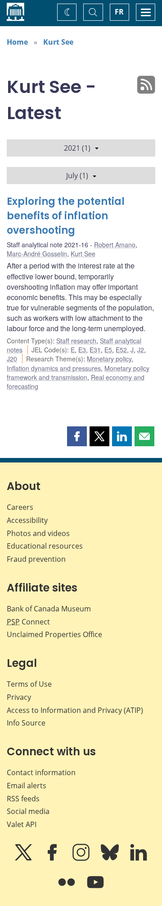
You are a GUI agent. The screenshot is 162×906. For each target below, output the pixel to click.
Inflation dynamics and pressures (54, 368)
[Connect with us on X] (24, 859)
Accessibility (27, 520)
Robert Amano (114, 244)
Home (17, 42)
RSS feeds (23, 799)
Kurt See (58, 42)
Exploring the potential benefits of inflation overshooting (66, 215)
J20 (12, 358)
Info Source (26, 723)
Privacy (19, 697)
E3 (82, 349)
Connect (28, 622)
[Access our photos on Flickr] (67, 888)
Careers (20, 507)
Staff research (76, 340)
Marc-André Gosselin (37, 253)
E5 (108, 349)
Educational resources (45, 546)
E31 (95, 349)
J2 (140, 349)
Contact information (41, 772)
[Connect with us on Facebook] (53, 859)
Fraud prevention (36, 559)
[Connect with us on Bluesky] (110, 859)
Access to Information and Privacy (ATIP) (75, 710)
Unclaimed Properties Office (54, 634)
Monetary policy (109, 358)
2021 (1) (77, 148)
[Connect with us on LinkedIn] (138, 859)
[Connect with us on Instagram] (82, 859)
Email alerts (26, 785)
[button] (77, 436)
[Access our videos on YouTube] (95, 888)
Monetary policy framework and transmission (78, 373)
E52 (121, 349)
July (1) (77, 175)
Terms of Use (29, 684)
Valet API (21, 824)
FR (119, 12)
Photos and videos (38, 533)
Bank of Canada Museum (49, 609)
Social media (28, 811)
